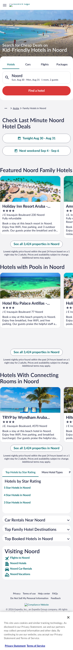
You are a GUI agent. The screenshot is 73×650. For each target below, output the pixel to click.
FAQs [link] (55, 593)
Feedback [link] (56, 598)
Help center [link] (44, 593)
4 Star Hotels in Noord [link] (17, 495)
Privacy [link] (16, 593)
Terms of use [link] (29, 593)
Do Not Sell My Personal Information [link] (29, 598)
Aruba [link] (16, 108)
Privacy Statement (15, 646)
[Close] (68, 617)
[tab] (10, 64)
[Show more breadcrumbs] (5, 108)
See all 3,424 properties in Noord (36, 244)
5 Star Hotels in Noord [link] (17, 487)
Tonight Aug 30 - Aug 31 (39, 138)
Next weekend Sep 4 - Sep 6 (39, 150)
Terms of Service (36, 646)
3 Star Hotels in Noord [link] (17, 502)
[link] (36, 558)
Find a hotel (36, 90)
